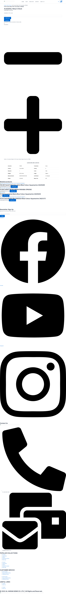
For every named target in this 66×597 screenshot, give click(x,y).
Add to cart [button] (14, 186)
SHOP (27, 1)
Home (5, 5)
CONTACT (37, 1)
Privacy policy (4, 571)
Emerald (3, 554)
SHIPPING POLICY (5, 574)
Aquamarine (4, 555)
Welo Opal (4, 559)
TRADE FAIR (31, 1)
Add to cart (7, 18)
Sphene (3, 557)
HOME (23, 1)
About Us (4, 584)
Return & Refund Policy (6, 572)
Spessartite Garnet (5, 558)
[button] (58, 1)
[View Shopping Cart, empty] (61, 2)
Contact (3, 583)
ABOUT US (42, 1)
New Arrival (9, 5)
